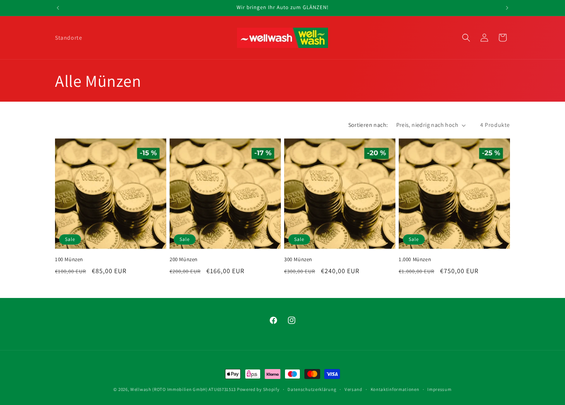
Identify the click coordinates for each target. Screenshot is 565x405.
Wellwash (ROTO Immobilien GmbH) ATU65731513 (183, 389)
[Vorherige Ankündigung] (58, 8)
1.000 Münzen (415, 259)
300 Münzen (298, 259)
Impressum (439, 389)
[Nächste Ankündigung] (507, 8)
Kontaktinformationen (395, 389)
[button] (466, 38)
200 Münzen (184, 259)
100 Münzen (69, 259)
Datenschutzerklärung (311, 389)
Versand (353, 389)
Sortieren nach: (368, 125)
